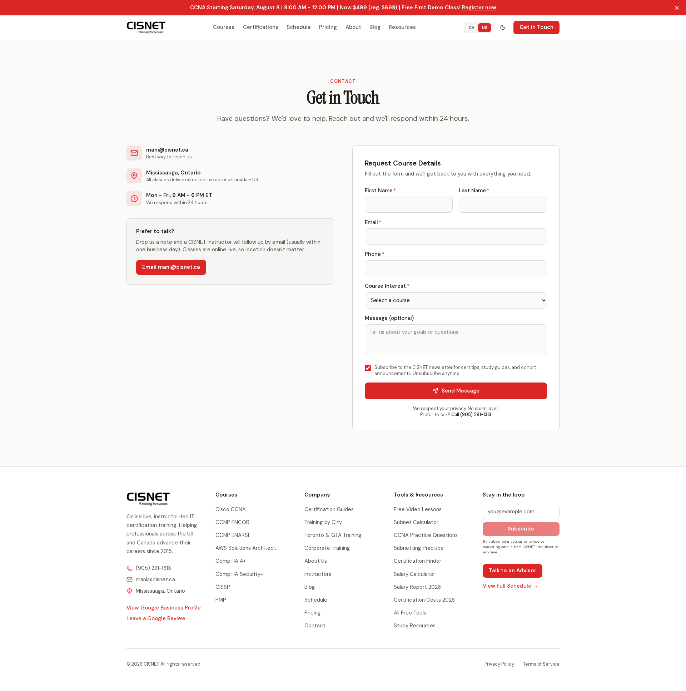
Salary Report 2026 (417, 587)
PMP (220, 599)
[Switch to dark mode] (503, 27)
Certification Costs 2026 (424, 599)
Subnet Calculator (416, 522)
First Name (380, 190)
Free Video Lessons (418, 509)
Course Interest (387, 286)
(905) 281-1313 (153, 568)
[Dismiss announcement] (677, 8)
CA (471, 27)
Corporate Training (327, 548)
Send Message (460, 390)
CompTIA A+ (230, 560)
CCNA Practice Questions (426, 535)
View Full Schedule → (510, 585)
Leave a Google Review (155, 618)
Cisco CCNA (230, 509)
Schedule (299, 27)
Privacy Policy (499, 664)
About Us (315, 560)
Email (373, 222)
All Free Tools (410, 612)
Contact (314, 625)
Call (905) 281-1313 (471, 414)
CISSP (222, 587)
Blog (375, 27)
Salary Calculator (414, 574)
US (484, 27)
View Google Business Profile (163, 607)
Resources (402, 27)
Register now (479, 7)
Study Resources (415, 625)
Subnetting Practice (419, 548)
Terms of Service (541, 664)
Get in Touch (536, 27)
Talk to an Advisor (512, 570)
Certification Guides (329, 509)
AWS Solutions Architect (245, 548)
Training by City (323, 522)
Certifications (260, 27)
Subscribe (521, 528)
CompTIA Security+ (239, 574)
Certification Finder (417, 560)
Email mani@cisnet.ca (171, 267)
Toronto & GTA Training (333, 535)
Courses (223, 27)
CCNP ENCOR (232, 522)
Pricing (328, 27)
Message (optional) (389, 318)
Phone (374, 254)
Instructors (317, 574)
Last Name (474, 190)
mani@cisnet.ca (155, 579)
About (353, 27)
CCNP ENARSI (232, 535)
